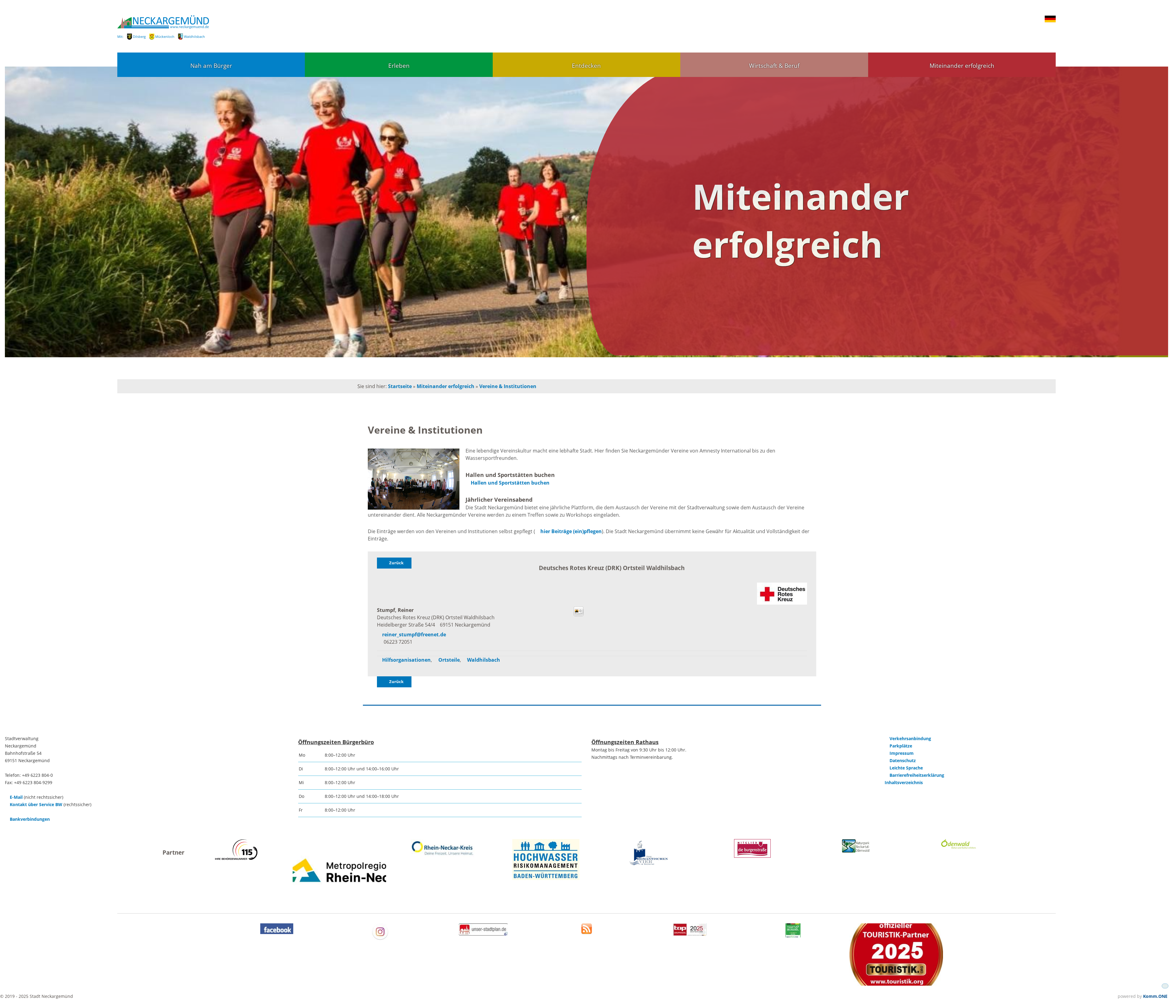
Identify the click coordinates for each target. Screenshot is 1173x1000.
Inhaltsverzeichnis (904, 782)
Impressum (902, 753)
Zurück (396, 562)
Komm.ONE (1155, 996)
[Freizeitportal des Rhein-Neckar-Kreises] (443, 856)
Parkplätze (901, 746)
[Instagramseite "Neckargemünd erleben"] (380, 938)
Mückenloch (164, 36)
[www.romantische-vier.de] (649, 864)
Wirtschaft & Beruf (774, 65)
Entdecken (586, 65)
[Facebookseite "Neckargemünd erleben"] (276, 932)
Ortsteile (449, 659)
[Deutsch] (1050, 20)
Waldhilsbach (194, 36)
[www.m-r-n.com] (339, 900)
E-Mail (16, 797)
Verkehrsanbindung (910, 738)
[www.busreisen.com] (793, 936)
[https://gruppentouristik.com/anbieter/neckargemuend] (690, 934)
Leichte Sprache (906, 768)
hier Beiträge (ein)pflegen (571, 531)
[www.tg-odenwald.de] (959, 847)
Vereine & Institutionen (507, 386)
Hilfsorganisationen (406, 659)
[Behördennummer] (236, 858)
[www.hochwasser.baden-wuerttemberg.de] (545, 878)
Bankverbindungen (30, 819)
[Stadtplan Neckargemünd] (483, 934)
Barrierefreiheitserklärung (917, 775)
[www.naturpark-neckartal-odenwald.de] (855, 851)
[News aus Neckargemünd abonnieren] (586, 932)
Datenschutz (903, 760)
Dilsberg (139, 36)
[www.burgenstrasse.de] (752, 856)
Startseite (400, 386)
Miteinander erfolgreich (962, 65)
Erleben (399, 65)
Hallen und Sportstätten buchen (510, 482)
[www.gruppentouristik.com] (896, 984)
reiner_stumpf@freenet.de (414, 634)
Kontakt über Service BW (36, 804)
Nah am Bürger (211, 65)
